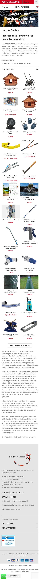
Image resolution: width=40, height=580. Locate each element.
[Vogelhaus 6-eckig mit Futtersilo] (29, 101)
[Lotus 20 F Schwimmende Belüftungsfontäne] (29, 189)
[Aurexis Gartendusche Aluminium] (11, 189)
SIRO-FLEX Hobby (10, 312)
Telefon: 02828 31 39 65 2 (12, 485)
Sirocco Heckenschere (29, 154)
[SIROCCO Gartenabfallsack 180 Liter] (11, 282)
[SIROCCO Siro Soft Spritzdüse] (29, 260)
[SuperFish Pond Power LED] (11, 101)
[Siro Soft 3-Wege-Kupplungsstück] (11, 260)
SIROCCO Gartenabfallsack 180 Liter (10, 292)
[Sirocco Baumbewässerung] (29, 282)
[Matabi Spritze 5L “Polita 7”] (29, 304)
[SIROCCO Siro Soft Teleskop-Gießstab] (29, 211)
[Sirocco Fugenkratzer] (29, 167)
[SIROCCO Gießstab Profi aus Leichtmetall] (11, 236)
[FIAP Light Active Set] (29, 123)
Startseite (5, 60)
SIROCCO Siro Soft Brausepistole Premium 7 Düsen (29, 243)
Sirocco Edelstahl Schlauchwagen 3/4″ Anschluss (29, 89)
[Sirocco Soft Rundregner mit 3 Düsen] (11, 326)
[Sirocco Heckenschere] (29, 145)
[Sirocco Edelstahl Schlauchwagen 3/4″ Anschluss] (29, 79)
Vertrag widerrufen (10, 576)
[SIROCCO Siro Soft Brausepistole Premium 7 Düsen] (29, 233)
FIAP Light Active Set (29, 132)
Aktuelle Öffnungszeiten (10, 519)
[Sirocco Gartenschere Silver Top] (11, 167)
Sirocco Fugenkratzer (29, 176)
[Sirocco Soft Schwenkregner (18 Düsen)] (29, 326)
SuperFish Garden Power (10, 219)
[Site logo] (21, 7)
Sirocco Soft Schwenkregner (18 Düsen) (29, 335)
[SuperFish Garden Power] (11, 211)
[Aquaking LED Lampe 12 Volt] (11, 123)
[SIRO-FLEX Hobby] (11, 304)
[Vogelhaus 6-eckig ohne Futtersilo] (11, 79)
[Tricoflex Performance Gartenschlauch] (11, 145)
